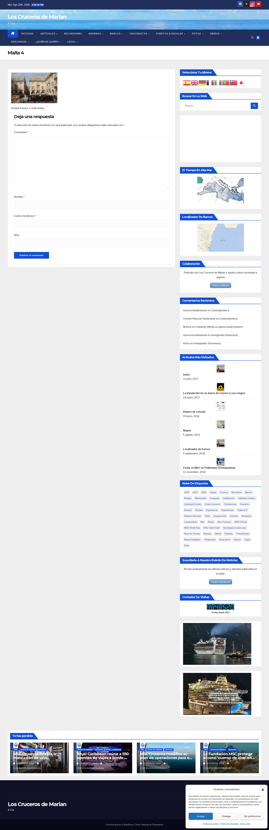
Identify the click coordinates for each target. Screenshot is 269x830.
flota (207, 516)
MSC (16, 750)
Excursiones (73, 33)
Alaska (213, 492)
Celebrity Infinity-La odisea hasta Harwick (219, 327)
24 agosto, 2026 (25, 763)
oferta (218, 533)
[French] (210, 82)
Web (16, 235)
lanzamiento (190, 522)
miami (211, 522)
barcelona (236, 492)
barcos (248, 492)
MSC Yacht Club (212, 528)
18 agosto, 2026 (215, 763)
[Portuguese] (226, 82)
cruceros (244, 504)
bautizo (187, 498)
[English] (195, 82)
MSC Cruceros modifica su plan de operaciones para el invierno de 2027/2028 (165, 758)
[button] (262, 789)
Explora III (242, 510)
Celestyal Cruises (192, 504)
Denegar (226, 816)
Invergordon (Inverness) (224, 335)
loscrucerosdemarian (195, 310)
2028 (203, 492)
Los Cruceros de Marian (37, 17)
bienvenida (200, 498)
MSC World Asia (192, 528)
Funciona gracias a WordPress (120, 824)
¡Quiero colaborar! (221, 285)
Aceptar (201, 816)
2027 (195, 492)
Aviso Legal (245, 824)
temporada (209, 539)
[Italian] (218, 82)
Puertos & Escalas (170, 33)
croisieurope (230, 504)
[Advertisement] (220, 139)
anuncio (224, 492)
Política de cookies (211, 824)
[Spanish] (187, 82)
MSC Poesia (241, 522)
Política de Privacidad (229, 824)
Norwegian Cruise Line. (234, 528)
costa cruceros (212, 504)
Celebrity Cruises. (247, 498)
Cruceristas (139, 33)
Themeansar (157, 824)
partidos (229, 533)
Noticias (27, 33)
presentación (242, 533)
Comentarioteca (220, 310)
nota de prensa (192, 533)
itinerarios (246, 516)
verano (237, 539)
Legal (72, 41)
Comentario (21, 132)
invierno (234, 516)
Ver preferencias (252, 816)
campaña (214, 498)
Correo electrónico (25, 216)
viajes (247, 539)
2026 (186, 492)
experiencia (212, 510)
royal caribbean (192, 539)
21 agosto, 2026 (89, 763)
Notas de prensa (28, 750)
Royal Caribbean (113, 750)
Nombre (19, 197)
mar (202, 522)
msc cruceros (224, 522)
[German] (202, 82)
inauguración (219, 516)
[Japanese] (241, 82)
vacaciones (224, 539)
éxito (186, 545)
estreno (188, 510)
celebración (229, 498)
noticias (207, 533)
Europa (199, 510)
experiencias (227, 510)
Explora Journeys (192, 516)
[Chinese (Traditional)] (234, 82)
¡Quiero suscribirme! (220, 582)
